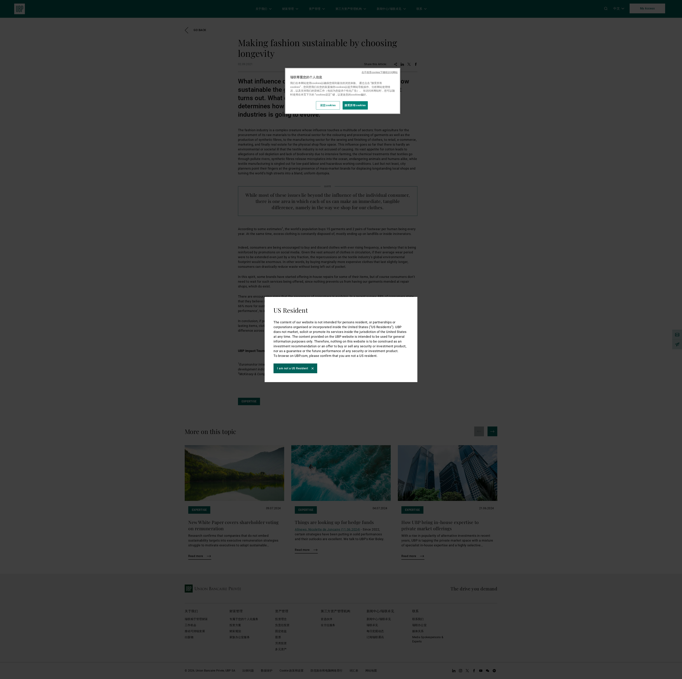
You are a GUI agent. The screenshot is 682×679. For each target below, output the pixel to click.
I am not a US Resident (292, 368)
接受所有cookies (355, 105)
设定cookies (328, 105)
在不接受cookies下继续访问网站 (380, 72)
